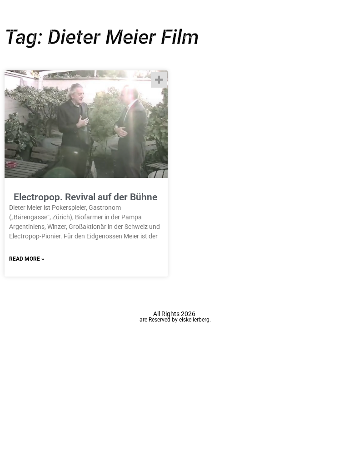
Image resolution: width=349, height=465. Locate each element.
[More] (159, 80)
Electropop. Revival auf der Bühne (85, 197)
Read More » (26, 259)
